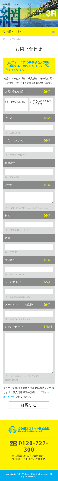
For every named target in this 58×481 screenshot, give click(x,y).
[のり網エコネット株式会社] (29, 431)
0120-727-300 (33, 446)
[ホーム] (4, 38)
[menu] (53, 31)
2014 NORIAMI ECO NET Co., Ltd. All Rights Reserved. (34, 475)
